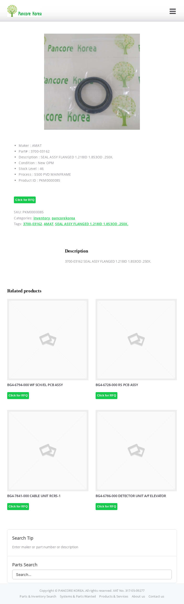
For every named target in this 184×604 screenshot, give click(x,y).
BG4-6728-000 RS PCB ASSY (117, 384)
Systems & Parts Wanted (78, 596)
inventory (42, 218)
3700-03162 (32, 224)
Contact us (156, 596)
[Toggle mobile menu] (173, 11)
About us (138, 596)
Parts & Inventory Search (38, 596)
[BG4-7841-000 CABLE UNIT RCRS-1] (47, 450)
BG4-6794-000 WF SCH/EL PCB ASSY (35, 384)
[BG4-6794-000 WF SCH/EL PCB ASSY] (47, 339)
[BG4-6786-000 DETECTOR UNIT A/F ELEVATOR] (136, 450)
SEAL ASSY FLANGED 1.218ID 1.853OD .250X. (91, 224)
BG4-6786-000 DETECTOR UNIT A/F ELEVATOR (131, 495)
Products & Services (113, 596)
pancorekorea (63, 218)
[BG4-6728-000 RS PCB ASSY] (136, 339)
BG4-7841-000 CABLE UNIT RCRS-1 (34, 495)
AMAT (48, 224)
